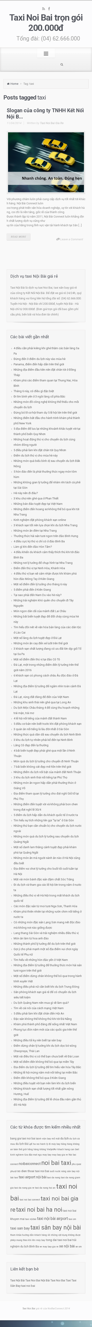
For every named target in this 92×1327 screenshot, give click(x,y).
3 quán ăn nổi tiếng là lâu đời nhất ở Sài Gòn (41, 729)
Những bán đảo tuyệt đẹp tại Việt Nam (38, 503)
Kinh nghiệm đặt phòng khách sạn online (40, 520)
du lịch (64, 1138)
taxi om (72, 1219)
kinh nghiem (17, 1154)
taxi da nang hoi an (45, 1187)
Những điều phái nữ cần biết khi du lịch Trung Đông (46, 986)
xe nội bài (67, 1246)
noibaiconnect (30, 1164)
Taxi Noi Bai (32, 1280)
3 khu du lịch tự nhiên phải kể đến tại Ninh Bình (43, 740)
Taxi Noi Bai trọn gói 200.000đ (45, 23)
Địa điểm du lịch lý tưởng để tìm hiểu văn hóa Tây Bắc (47, 1067)
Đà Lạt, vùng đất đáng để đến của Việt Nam (41, 697)
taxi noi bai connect (30, 1199)
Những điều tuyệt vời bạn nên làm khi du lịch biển (45, 1083)
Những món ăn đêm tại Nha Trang (35, 530)
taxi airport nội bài (32, 1177)
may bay (46, 1154)
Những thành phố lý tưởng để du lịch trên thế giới (44, 943)
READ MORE (18, 236)
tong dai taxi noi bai (59, 1240)
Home (14, 83)
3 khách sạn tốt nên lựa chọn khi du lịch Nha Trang (45, 525)
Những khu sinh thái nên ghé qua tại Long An (42, 702)
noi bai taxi (56, 1162)
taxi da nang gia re (24, 1187)
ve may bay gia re (49, 1246)
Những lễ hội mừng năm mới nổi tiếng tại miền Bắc (45, 1072)
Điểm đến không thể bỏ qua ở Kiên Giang (40, 1078)
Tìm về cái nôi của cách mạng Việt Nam (39, 1008)
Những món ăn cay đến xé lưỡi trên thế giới (41, 643)
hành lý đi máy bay (50, 1144)
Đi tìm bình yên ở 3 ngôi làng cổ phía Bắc (39, 396)
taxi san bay (20, 1228)
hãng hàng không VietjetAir (42, 1149)
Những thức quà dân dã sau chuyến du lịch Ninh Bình (47, 734)
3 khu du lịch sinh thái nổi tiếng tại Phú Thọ (40, 777)
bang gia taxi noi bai (22, 1138)
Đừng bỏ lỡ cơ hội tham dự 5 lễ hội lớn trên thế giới (45, 412)
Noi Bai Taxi (63, 1280)
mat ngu (37, 1154)
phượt (13, 1171)
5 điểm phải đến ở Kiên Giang (32, 589)
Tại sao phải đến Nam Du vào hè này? (38, 595)
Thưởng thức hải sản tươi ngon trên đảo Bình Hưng (46, 536)
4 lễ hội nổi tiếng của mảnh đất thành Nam (40, 718)
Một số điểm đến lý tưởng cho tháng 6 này (40, 584)
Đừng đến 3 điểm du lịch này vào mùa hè (39, 359)
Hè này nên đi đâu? (26, 493)
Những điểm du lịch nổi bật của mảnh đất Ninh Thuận (47, 772)
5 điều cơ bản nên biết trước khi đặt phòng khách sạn (48, 723)
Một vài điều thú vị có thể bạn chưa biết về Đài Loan (46, 1056)
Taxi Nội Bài (17, 1280)
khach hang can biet (68, 1149)
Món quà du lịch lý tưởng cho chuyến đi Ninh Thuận (46, 761)
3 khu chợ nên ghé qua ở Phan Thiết (36, 498)
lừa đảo (28, 1154)
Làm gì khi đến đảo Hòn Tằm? (33, 546)
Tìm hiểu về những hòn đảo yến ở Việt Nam (41, 959)
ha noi (36, 1144)
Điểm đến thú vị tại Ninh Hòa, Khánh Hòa (39, 568)
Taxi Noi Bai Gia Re (52, 123)
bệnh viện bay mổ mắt (48, 1138)
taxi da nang (53, 1177)
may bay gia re (60, 1154)
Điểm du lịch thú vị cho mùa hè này (36, 455)
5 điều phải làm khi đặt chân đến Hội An (39, 1013)
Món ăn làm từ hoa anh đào (31, 938)
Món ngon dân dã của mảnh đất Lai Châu (40, 611)
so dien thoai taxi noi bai (33, 1171)
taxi (16, 1177)
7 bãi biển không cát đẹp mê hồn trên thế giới (42, 766)
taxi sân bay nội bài (55, 1227)
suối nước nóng (58, 1171)
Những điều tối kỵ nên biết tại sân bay (37, 1040)
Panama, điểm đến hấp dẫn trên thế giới (39, 364)
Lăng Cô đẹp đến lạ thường (31, 745)
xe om (78, 1246)
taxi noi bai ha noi (39, 1209)
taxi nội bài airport (52, 1218)
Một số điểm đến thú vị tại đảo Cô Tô (37, 659)
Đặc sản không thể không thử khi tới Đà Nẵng (43, 1019)
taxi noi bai (28, 1285)
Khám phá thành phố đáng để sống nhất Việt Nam (45, 1024)
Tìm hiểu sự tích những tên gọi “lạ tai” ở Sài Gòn (44, 820)
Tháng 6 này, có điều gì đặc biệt (34, 391)
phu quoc (76, 1164)
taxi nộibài (30, 1219)
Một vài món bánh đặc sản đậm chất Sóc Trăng (44, 879)
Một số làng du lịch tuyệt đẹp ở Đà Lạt (38, 638)
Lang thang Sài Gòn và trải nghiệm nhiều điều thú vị (46, 933)
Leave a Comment (71, 239)
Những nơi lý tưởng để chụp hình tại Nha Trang (43, 562)
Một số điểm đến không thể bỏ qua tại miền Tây (44, 1061)
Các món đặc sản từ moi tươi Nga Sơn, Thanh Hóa (45, 906)
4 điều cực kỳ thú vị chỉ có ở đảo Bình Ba (39, 541)
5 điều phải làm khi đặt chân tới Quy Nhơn (40, 450)
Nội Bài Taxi (48, 1280)
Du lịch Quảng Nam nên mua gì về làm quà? (41, 1002)
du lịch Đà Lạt (24, 1143)
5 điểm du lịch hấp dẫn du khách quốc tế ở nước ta (46, 815)
